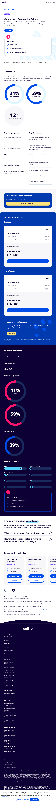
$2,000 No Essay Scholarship (8, 704)
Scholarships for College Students (9, 671)
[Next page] (13, 590)
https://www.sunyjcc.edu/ (16, 506)
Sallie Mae (7, 643)
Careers (6, 647)
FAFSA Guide (8, 690)
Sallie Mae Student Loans (9, 731)
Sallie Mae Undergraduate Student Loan (8, 741)
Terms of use (8, 765)
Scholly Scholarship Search (10, 716)
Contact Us (7, 640)
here (44, 609)
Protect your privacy (10, 760)
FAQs (46, 62)
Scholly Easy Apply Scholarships (9, 721)
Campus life (39, 62)
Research (7, 654)
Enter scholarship (26, 203)
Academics (7, 62)
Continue (34, 799)
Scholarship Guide (9, 667)
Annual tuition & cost (19, 62)
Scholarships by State (8, 681)
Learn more (12, 333)
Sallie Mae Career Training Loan (9, 747)
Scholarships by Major (8, 686)
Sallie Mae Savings (9, 751)
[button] (10, 767)
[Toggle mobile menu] (54, 2)
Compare (8, 30)
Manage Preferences (22, 799)
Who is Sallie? (8, 637)
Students (30, 62)
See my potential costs (28, 261)
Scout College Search (8, 662)
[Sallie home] (4, 2)
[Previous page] (5, 590)
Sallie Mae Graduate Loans (10, 736)
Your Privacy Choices (10, 762)
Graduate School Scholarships (9, 676)
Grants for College (9, 694)
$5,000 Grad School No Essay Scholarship (9, 710)
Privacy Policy (5, 796)
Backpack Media (8, 650)
